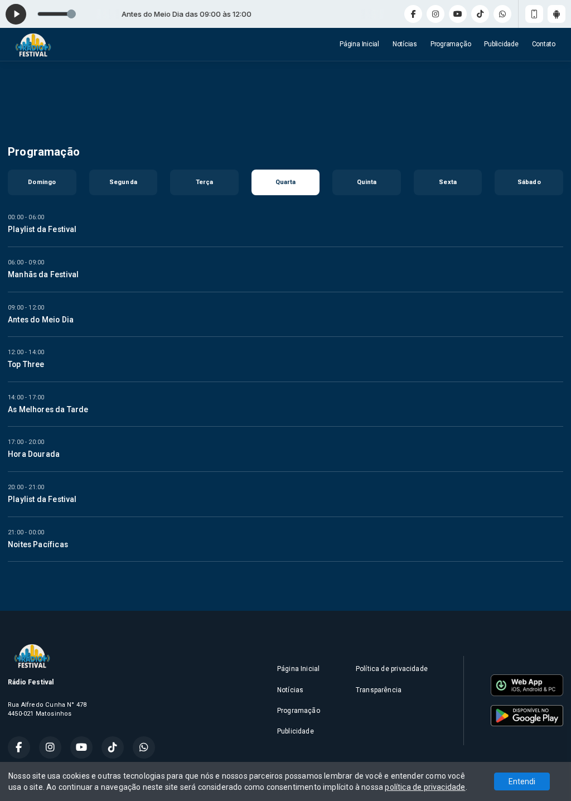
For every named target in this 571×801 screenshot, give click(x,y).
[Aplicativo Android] (556, 14)
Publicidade (501, 44)
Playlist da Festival (42, 229)
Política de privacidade (392, 669)
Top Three (26, 364)
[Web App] (534, 14)
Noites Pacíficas (38, 544)
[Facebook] (413, 14)
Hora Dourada (34, 454)
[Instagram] (435, 14)
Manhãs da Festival (43, 274)
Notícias (405, 44)
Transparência (378, 690)
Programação (450, 44)
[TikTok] (480, 14)
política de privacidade (425, 787)
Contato (543, 44)
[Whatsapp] (502, 14)
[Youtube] (458, 14)
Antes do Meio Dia (41, 319)
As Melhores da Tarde (48, 409)
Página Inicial (359, 44)
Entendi (522, 781)
